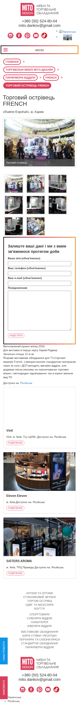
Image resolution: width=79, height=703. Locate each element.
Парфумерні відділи (39, 647)
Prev (9, 143)
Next (70, 143)
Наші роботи (3, 651)
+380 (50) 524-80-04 (39, 21)
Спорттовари (39, 614)
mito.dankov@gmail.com (40, 25)
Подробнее (15, 442)
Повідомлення (17, 287)
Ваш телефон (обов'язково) (27, 268)
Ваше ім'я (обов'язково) (24, 258)
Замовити (3, 687)
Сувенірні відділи (39, 618)
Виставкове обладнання (39, 631)
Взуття (39, 608)
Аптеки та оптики (39, 593)
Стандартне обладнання (39, 643)
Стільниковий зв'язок (39, 597)
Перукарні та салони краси (39, 639)
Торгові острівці (39, 600)
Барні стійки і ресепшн (39, 635)
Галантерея (39, 622)
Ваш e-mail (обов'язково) (25, 278)
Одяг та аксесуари (39, 604)
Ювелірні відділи (39, 626)
